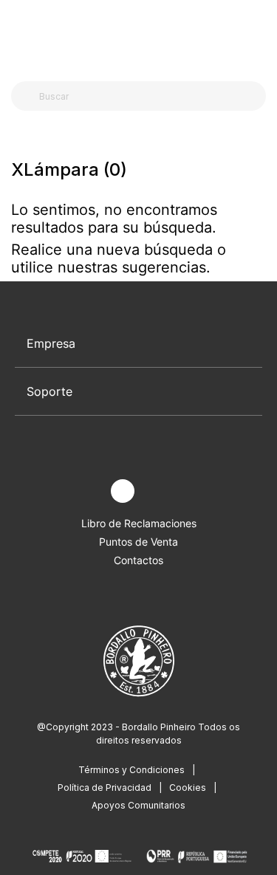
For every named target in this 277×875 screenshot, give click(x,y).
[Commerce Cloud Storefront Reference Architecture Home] (135, 37)
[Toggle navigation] (19, 35)
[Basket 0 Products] (260, 36)
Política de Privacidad (104, 787)
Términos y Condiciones (131, 769)
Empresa (51, 343)
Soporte (49, 391)
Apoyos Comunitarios (138, 805)
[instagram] (122, 491)
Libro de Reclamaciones (138, 523)
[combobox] (147, 96)
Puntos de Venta (138, 541)
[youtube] (157, 491)
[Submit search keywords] (26, 96)
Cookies (187, 787)
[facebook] (88, 491)
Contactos (138, 560)
